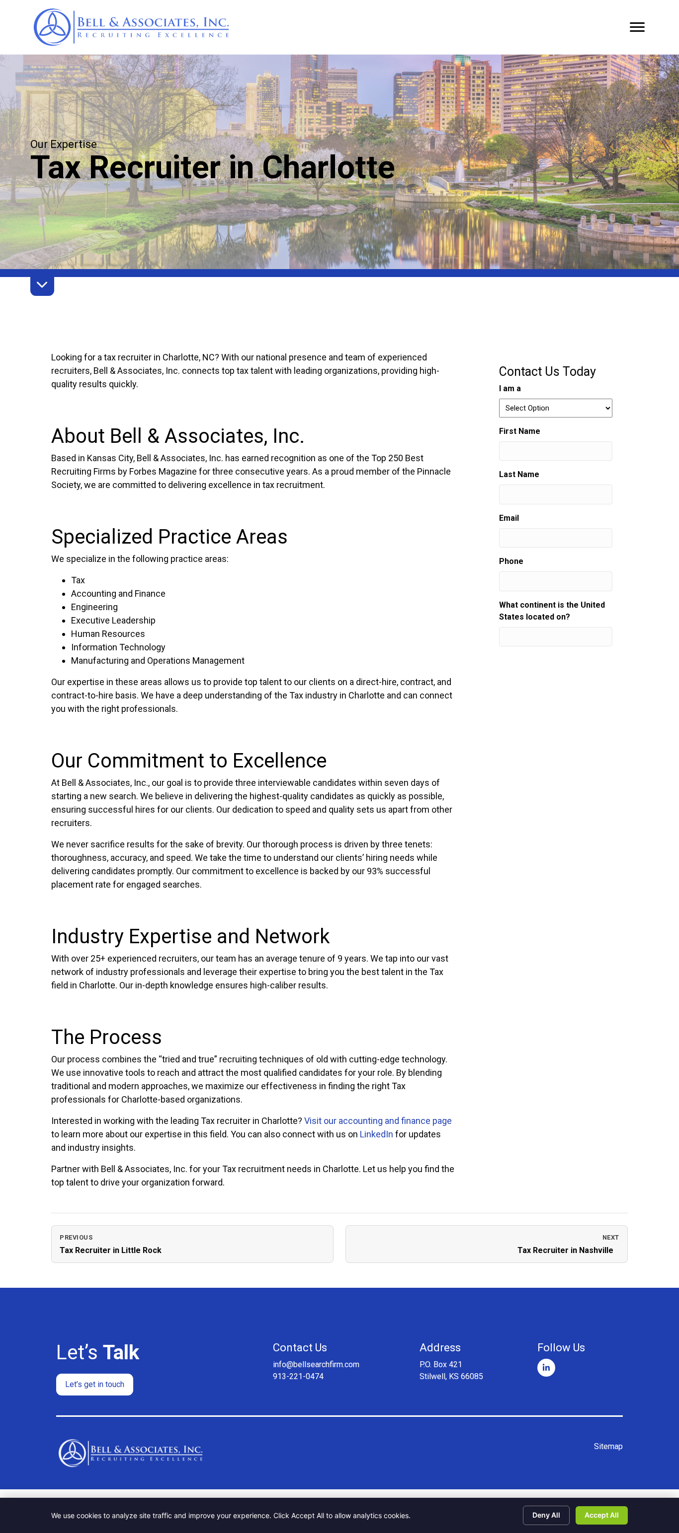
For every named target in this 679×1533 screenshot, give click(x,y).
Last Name (534, 474)
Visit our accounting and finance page (378, 1120)
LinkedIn (376, 1134)
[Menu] (637, 27)
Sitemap (608, 1446)
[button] (94, 1384)
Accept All (602, 1515)
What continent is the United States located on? (552, 611)
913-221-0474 (298, 1376)
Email (524, 518)
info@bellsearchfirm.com (316, 1364)
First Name (535, 431)
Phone (511, 561)
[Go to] (546, 1368)
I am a (510, 388)
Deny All (546, 1515)
